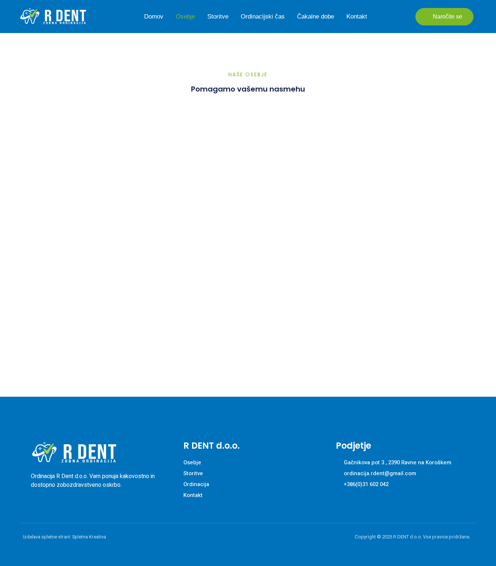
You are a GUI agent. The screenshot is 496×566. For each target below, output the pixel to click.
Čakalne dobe (315, 16)
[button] (444, 16)
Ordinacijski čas (263, 16)
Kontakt (356, 16)
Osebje (185, 16)
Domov (153, 16)
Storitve (217, 16)
